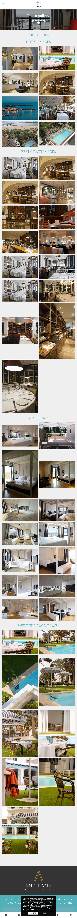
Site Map (66, 899)
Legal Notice (57, 899)
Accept (33, 913)
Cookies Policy (34, 909)
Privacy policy (8, 899)
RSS (72, 899)
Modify (44, 913)
